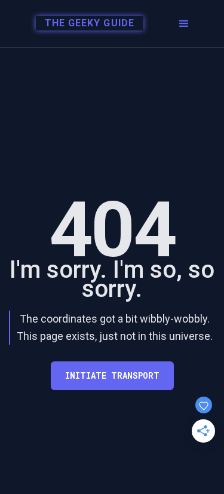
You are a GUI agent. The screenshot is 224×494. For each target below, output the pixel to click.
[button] (184, 24)
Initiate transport (112, 375)
